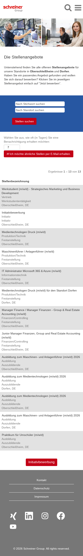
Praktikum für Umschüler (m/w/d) (23, 434)
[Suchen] (68, 7)
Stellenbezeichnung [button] (15, 181)
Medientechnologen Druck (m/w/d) (24, 232)
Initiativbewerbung (13, 212)
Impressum (41, 496)
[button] (78, 7)
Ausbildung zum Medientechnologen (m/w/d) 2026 (34, 376)
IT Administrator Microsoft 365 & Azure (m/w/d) (31, 271)
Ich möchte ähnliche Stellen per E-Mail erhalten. (40, 153)
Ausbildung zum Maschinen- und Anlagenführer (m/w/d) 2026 (41, 357)
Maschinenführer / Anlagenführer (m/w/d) (28, 251)
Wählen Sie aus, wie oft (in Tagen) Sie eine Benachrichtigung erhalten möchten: (31, 139)
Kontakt (41, 480)
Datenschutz (42, 488)
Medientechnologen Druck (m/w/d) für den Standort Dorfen (39, 290)
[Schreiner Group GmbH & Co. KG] (11, 7)
